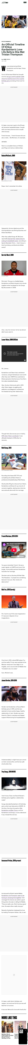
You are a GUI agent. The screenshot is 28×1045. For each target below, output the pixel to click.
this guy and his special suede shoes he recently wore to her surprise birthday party (13, 79)
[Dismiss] (25, 1030)
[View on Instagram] (14, 975)
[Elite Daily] (5, 2)
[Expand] (20, 1030)
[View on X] (14, 876)
